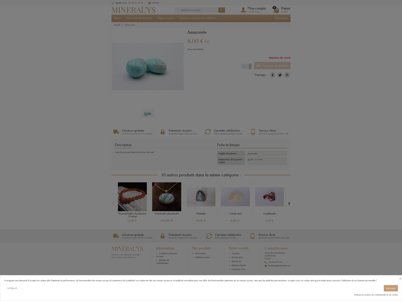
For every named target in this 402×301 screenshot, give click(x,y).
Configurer (11, 288)
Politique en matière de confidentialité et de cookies (376, 294)
